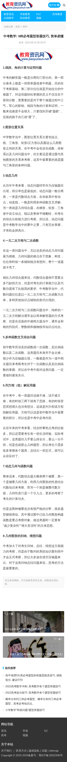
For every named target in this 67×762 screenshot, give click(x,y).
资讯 (3, 730)
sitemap (53, 750)
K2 (46, 730)
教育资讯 (9, 14)
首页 (17, 26)
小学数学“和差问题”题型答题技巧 (25, 709)
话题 (44, 750)
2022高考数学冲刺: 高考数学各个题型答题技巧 (33, 686)
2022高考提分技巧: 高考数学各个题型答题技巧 (33, 692)
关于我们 (6, 750)
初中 (25, 26)
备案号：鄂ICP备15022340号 (45, 755)
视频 (38, 17)
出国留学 (9, 17)
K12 (38, 14)
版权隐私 (34, 750)
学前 (25, 730)
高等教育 (57, 14)
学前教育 (25, 14)
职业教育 (25, 17)
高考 (3, 735)
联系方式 (21, 750)
